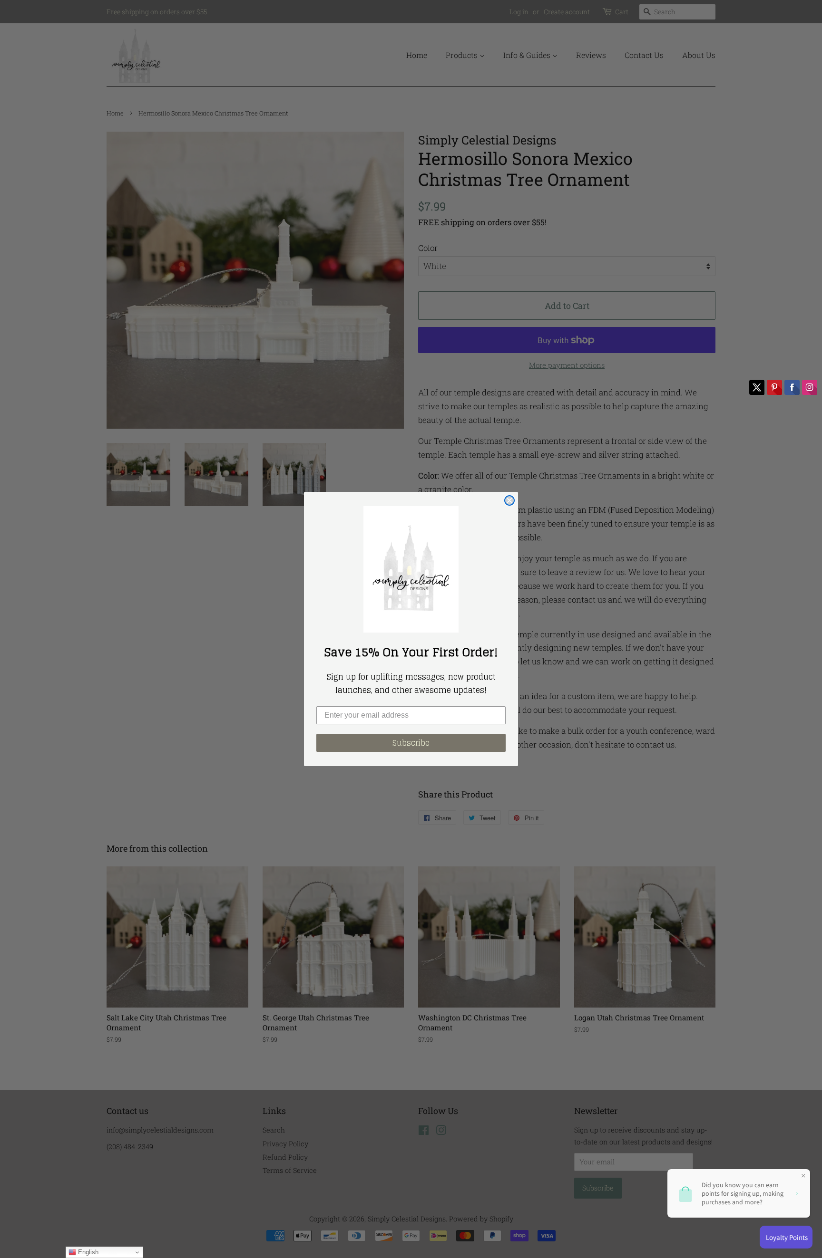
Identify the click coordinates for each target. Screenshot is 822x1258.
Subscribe (411, 742)
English (87, 1252)
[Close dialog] (509, 500)
